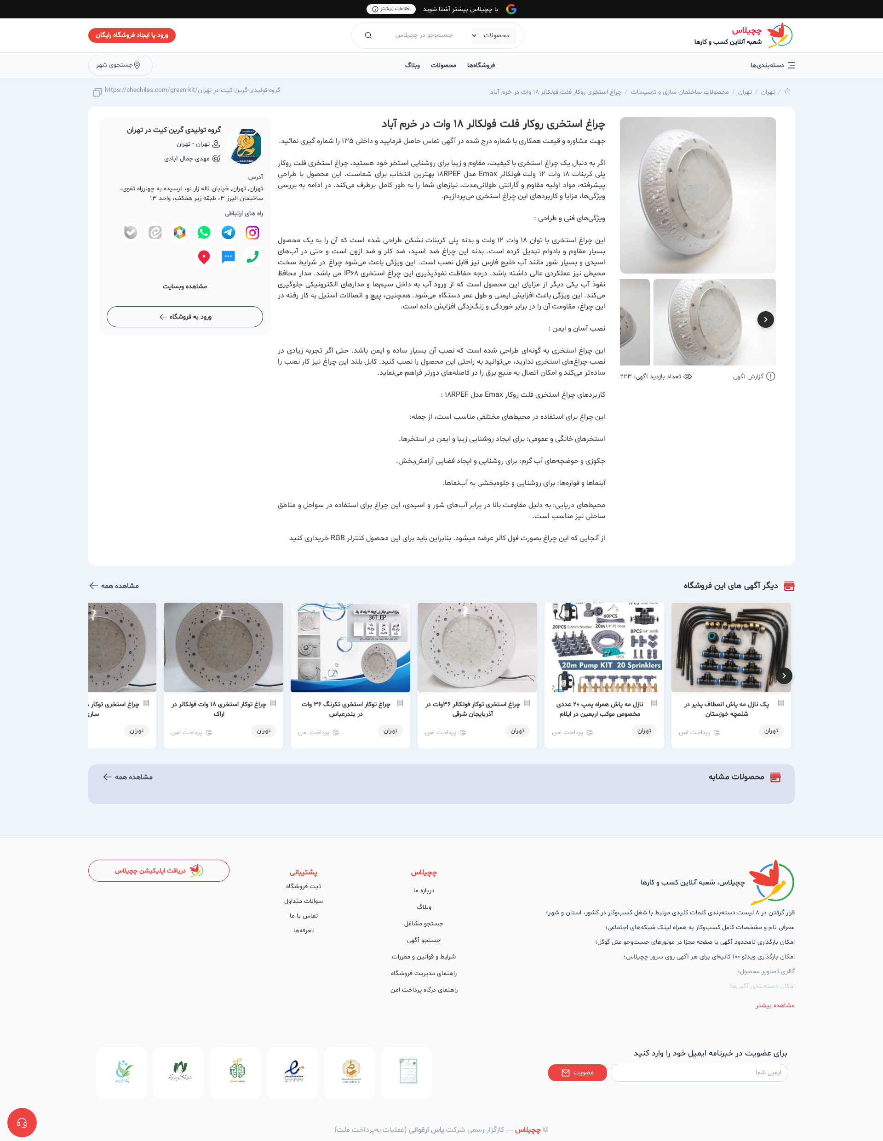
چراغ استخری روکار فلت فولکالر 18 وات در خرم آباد (556, 92)
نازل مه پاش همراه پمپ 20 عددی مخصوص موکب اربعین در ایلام (599, 709)
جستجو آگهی (424, 940)
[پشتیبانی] (22, 1122)
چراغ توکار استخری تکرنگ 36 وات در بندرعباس (346, 709)
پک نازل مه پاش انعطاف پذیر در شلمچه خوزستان (726, 709)
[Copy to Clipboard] (97, 93)
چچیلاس (747, 30)
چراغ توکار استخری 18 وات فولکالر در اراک (219, 709)
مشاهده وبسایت (185, 286)
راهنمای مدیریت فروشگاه (424, 973)
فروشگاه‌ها (481, 65)
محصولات (443, 65)
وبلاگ (412, 65)
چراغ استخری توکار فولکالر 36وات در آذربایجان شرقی (472, 709)
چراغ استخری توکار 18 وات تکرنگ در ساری (92, 709)
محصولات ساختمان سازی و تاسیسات (680, 92)
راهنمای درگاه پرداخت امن (424, 990)
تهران (768, 92)
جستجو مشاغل (423, 923)
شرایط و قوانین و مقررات (424, 957)
